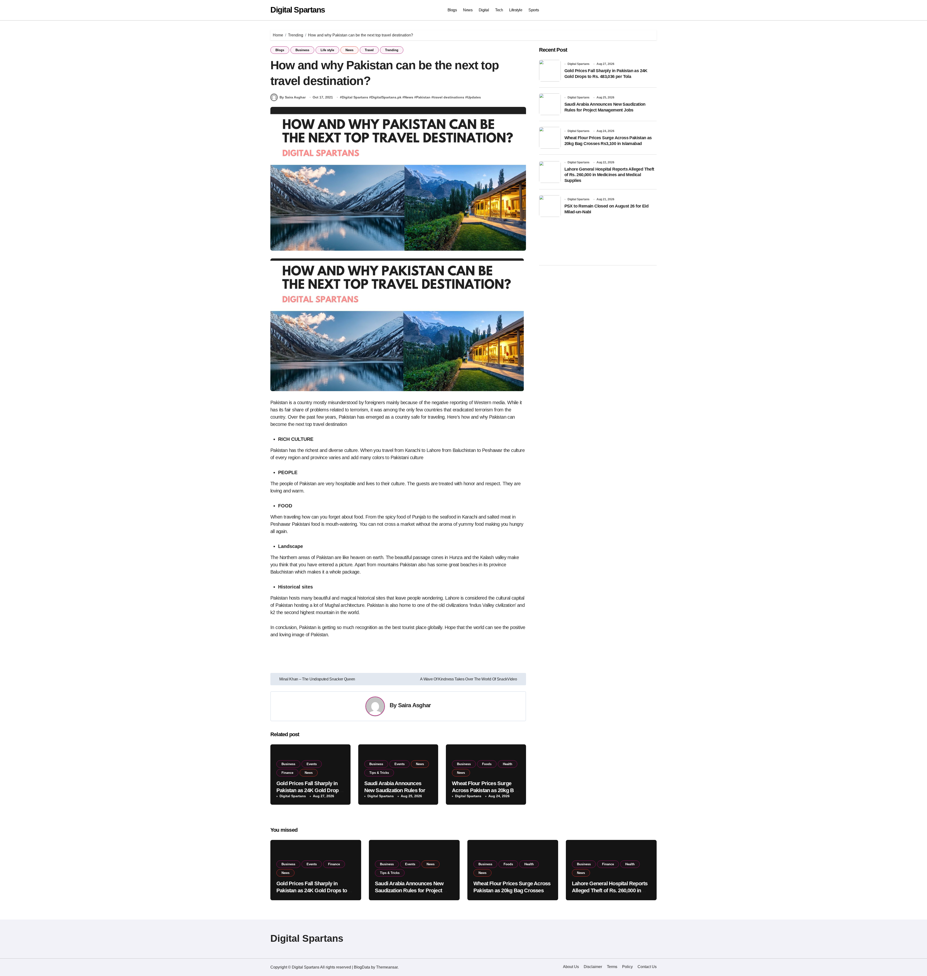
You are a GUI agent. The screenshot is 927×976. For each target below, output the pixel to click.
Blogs (452, 10)
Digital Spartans (297, 9)
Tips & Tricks (379, 773)
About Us (571, 967)
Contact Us (647, 967)
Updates (474, 97)
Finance (287, 773)
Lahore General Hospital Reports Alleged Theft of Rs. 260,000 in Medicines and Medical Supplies (609, 175)
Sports (533, 10)
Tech (499, 10)
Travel (369, 50)
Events (312, 764)
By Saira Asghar (293, 97)
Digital (484, 10)
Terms (612, 967)
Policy (627, 967)
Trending (391, 50)
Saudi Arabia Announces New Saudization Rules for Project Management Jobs (394, 790)
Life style (327, 50)
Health (507, 764)
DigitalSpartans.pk (386, 97)
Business (302, 50)
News (467, 10)
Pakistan (423, 97)
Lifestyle (515, 10)
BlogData (362, 967)
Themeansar (387, 967)
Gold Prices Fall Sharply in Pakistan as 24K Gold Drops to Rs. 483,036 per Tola (308, 790)
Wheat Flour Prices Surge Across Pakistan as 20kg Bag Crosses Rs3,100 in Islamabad (511, 890)
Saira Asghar (414, 705)
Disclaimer (593, 967)
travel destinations (448, 97)
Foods (487, 764)
